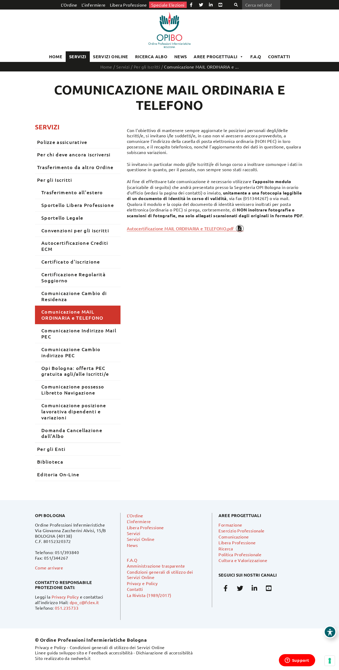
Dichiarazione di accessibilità (164, 652)
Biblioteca (50, 462)
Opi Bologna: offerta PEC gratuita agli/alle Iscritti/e (75, 371)
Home (56, 56)
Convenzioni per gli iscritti (75, 230)
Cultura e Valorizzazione (242, 560)
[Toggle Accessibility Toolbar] (330, 632)
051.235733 (66, 607)
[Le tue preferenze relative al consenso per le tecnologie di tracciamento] (330, 661)
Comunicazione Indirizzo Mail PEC (78, 333)
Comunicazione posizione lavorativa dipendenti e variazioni (73, 411)
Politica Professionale (239, 554)
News (180, 56)
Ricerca (225, 548)
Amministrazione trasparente (156, 565)
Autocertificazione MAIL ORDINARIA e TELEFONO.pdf (180, 228)
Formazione (230, 524)
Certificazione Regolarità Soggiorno (73, 277)
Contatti (135, 589)
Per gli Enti (51, 449)
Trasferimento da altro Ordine (75, 167)
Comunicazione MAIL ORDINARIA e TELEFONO (72, 315)
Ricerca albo (151, 56)
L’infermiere (94, 4)
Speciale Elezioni (168, 4)
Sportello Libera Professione (77, 205)
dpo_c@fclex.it (84, 602)
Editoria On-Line (58, 474)
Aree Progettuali (215, 56)
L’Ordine (69, 4)
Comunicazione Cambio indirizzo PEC (71, 352)
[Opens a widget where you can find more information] (297, 660)
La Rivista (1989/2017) (149, 595)
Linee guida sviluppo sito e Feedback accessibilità (83, 652)
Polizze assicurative (62, 142)
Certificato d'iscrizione (70, 262)
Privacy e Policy (142, 583)
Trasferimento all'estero (72, 192)
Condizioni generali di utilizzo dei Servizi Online (117, 647)
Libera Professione (128, 4)
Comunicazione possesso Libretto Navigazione (72, 389)
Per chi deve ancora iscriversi (73, 154)
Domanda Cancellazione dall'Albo (71, 433)
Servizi (77, 56)
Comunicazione (233, 536)
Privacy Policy (65, 596)
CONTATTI (279, 56)
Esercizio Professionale (241, 530)
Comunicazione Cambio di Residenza (74, 296)
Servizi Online (110, 56)
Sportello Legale (62, 218)
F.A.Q (255, 56)
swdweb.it (81, 658)
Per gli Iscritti (147, 66)
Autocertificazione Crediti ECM (74, 246)
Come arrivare (49, 567)
